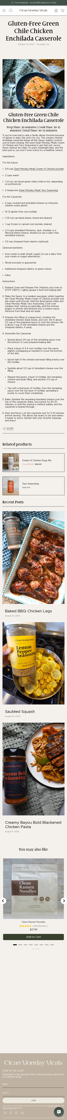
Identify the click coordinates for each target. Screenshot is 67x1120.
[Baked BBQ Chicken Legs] (33, 557)
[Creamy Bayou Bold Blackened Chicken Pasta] (33, 769)
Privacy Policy (54, 1106)
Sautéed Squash (20, 711)
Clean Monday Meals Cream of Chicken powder (39, 169)
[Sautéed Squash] (33, 663)
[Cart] (62, 10)
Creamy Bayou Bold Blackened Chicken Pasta (33, 824)
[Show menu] (4, 10)
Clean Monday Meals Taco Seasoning (38, 190)
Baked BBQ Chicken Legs (28, 611)
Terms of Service (9, 1108)
